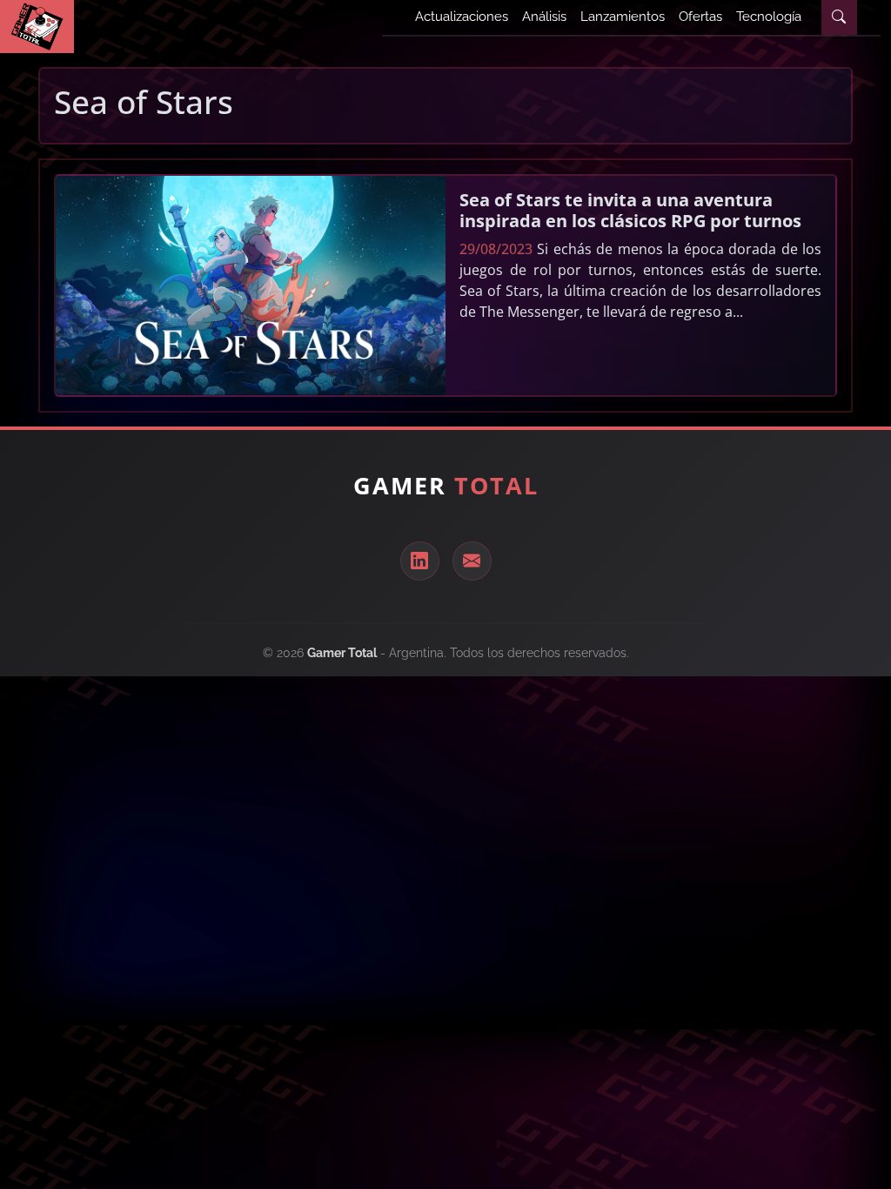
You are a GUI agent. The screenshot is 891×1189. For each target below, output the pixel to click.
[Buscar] (839, 17)
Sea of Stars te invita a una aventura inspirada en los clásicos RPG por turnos (630, 210)
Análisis (544, 16)
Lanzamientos (622, 16)
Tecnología (768, 16)
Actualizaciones (461, 16)
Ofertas (700, 16)
